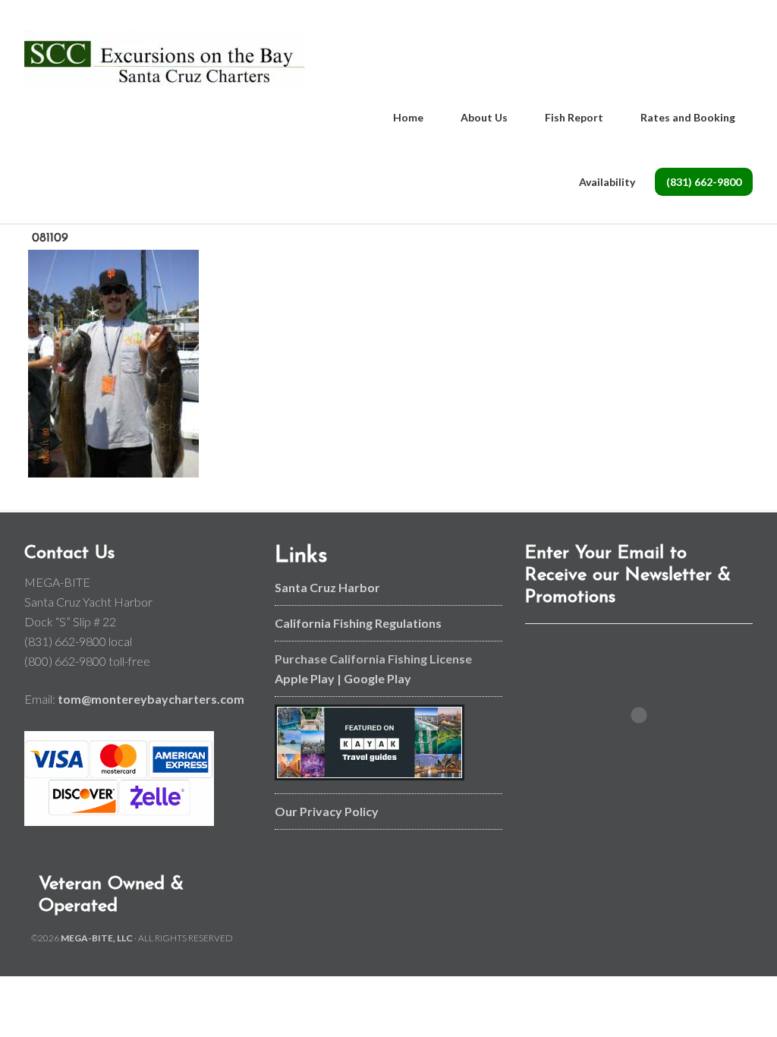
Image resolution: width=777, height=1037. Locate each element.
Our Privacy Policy (327, 811)
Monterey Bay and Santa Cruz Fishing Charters (164, 60)
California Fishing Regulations (358, 623)
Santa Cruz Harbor (327, 587)
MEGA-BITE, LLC (97, 938)
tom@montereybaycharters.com (151, 699)
